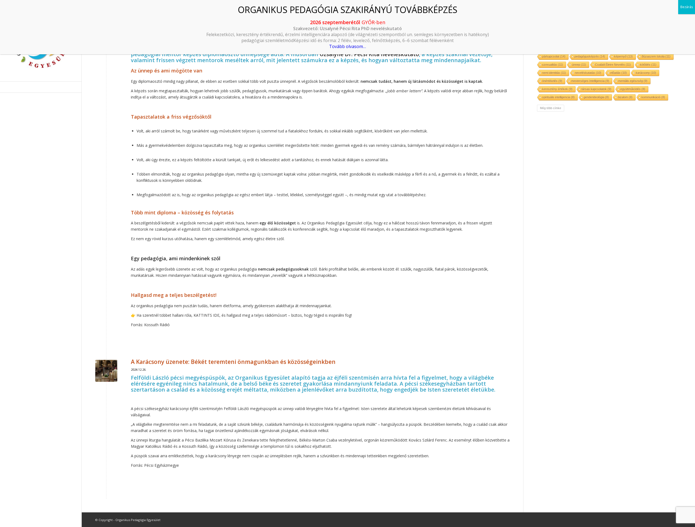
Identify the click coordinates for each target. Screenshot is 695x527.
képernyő (623, 56)
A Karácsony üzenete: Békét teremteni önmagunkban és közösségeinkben (233, 362)
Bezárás (686, 7)
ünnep (579, 64)
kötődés (648, 64)
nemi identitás (554, 72)
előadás (618, 72)
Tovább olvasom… (347, 46)
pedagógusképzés (589, 56)
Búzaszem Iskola (656, 56)
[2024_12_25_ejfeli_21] (106, 371)
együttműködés (632, 89)
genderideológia (596, 97)
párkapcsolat (554, 56)
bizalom (625, 97)
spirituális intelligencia (558, 97)
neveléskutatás (588, 72)
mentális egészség (632, 80)
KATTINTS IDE (206, 315)
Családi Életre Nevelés (613, 64)
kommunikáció (653, 97)
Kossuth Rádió (157, 324)
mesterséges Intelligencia (590, 80)
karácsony (646, 72)
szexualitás (552, 64)
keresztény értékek (557, 89)
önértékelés (552, 80)
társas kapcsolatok (596, 89)
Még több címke (550, 108)
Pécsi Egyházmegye (161, 465)
